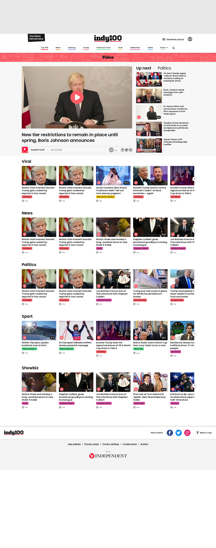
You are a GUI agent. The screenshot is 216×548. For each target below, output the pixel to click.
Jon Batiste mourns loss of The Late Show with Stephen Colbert (186, 242)
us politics (27, 197)
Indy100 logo (108, 38)
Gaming (72, 48)
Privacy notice (91, 444)
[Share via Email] (130, 150)
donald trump (140, 300)
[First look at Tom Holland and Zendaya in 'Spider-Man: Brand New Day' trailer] (150, 382)
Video (150, 48)
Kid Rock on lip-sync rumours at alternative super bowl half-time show (186, 397)
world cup (138, 349)
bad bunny (175, 352)
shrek (99, 248)
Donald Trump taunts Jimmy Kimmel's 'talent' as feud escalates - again (149, 190)
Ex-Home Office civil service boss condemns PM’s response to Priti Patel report (176, 110)
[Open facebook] (170, 433)
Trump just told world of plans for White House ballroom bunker (150, 293)
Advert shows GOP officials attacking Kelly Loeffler (175, 142)
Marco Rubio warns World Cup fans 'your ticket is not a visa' (150, 344)
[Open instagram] (187, 433)
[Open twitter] (179, 433)
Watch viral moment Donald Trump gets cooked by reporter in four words (38, 190)
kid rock (174, 403)
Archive (144, 444)
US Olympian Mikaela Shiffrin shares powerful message (75, 344)
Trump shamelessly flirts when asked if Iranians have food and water (186, 293)
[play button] (77, 97)
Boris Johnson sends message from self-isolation (174, 92)
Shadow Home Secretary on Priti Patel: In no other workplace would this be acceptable (176, 126)
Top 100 (44, 48)
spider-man (139, 403)
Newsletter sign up (175, 39)
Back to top (206, 433)
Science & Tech (103, 48)
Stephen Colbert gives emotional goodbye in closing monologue (150, 242)
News (58, 48)
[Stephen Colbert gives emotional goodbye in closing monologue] (150, 227)
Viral (120, 48)
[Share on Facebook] (122, 150)
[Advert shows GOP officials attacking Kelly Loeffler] (149, 145)
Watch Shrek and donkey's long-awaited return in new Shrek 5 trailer (111, 242)
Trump (86, 48)
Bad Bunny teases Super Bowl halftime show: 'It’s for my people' (186, 345)
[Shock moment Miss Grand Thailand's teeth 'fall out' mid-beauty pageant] (113, 175)
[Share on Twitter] (126, 150)
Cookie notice (130, 444)
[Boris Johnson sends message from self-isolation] (149, 96)
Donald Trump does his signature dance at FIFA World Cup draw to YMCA (187, 190)
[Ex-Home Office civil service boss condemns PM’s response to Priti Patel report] (149, 112)
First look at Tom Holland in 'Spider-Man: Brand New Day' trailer (149, 397)
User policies (74, 444)
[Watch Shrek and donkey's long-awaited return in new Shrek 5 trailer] (113, 227)
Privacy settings (111, 444)
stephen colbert (141, 248)
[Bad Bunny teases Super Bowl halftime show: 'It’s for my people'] (187, 330)
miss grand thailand (105, 197)
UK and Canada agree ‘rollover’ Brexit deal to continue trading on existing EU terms (175, 77)
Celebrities (135, 48)
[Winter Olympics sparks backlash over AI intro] (39, 330)
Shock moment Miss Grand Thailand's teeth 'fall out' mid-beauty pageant (111, 190)
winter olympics (29, 349)
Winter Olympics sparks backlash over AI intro (35, 344)
